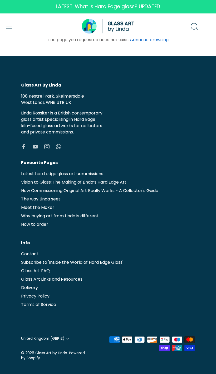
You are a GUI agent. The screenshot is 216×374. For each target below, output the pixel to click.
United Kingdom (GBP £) (43, 338)
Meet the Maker (37, 207)
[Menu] (9, 26)
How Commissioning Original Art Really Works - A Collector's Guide (89, 191)
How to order (34, 224)
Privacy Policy (35, 296)
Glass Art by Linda (51, 353)
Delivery (29, 288)
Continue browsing (149, 40)
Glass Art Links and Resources (51, 279)
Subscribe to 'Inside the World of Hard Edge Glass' (72, 262)
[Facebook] (23, 146)
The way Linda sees (41, 199)
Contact (29, 254)
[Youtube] (35, 146)
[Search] (194, 27)
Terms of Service (38, 304)
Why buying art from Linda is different (60, 216)
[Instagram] (47, 146)
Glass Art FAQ (35, 271)
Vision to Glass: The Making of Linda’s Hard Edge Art (73, 182)
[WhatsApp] (58, 146)
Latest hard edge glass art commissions (62, 174)
